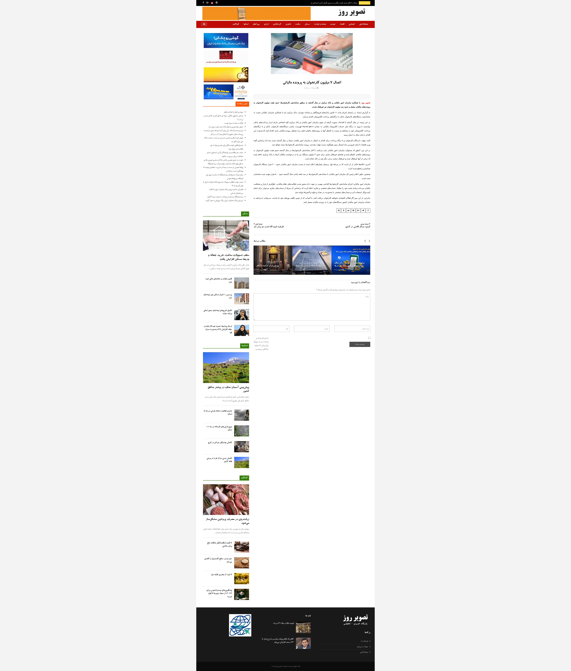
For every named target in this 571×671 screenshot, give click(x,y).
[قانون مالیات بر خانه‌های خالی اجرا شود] (241, 283)
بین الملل (256, 24)
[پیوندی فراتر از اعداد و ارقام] (273, 260)
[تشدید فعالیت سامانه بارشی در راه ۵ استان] (241, 415)
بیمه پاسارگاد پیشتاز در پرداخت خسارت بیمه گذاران (225, 197)
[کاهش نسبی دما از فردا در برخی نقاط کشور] (241, 462)
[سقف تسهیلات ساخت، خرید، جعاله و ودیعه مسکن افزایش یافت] (226, 235)
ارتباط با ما (364, 641)
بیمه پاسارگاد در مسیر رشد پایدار (308, 266)
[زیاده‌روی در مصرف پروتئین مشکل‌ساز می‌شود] (226, 499)
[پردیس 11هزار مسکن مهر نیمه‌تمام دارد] (241, 298)
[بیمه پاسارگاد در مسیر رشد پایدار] (311, 260)
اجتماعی (352, 24)
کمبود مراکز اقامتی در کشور (357, 225)
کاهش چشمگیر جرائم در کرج (220, 443)
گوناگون (236, 24)
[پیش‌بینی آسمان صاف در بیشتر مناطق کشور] (226, 367)
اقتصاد (342, 24)
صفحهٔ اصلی (363, 24)
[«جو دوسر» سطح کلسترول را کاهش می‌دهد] (241, 562)
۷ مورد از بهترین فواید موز (221, 574)
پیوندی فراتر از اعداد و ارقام (268, 266)
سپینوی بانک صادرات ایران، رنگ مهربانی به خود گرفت (224, 200)
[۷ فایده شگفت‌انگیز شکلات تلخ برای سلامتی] (241, 547)
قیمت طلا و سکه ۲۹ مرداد (283, 623)
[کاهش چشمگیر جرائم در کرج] (241, 446)
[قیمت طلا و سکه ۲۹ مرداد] (303, 627)
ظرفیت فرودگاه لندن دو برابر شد (269, 225)
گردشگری (277, 24)
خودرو (332, 24)
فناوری (288, 24)
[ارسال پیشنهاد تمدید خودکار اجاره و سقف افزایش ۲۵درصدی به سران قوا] (241, 330)
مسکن (307, 24)
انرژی (266, 24)
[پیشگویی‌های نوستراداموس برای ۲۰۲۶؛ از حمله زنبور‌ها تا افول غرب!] (241, 594)
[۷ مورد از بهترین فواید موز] (241, 578)
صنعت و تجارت (320, 24)
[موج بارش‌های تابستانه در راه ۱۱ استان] (241, 430)
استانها (246, 24)
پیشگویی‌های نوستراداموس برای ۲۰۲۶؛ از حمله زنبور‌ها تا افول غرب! (219, 593)
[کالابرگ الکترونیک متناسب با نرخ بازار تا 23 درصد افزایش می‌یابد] (303, 643)
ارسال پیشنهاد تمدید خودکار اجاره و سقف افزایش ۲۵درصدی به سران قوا (218, 329)
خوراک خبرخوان (362, 646)
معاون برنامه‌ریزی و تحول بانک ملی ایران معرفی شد (225, 127)
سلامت (297, 24)
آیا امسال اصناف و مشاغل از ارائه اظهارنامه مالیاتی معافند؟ (337, 3)
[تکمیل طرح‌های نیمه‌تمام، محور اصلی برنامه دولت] (241, 314)
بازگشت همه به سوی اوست (233, 123)
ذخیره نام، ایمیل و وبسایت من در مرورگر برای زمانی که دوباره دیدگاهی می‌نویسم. (261, 344)
